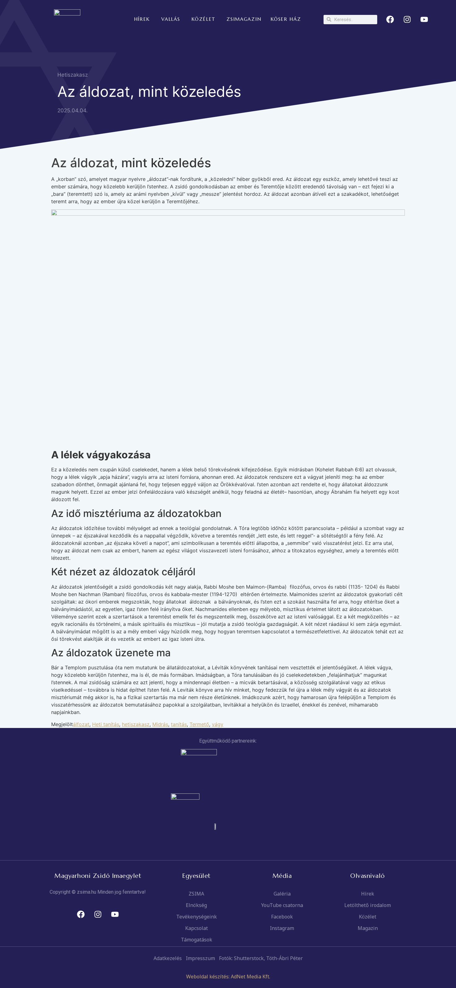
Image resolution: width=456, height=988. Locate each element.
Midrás (160, 724)
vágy (217, 724)
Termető (199, 724)
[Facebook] (390, 19)
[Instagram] (407, 19)
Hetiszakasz (72, 75)
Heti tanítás (105, 724)
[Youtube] (424, 19)
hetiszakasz (136, 724)
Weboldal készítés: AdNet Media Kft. (228, 976)
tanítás (179, 724)
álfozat (81, 724)
